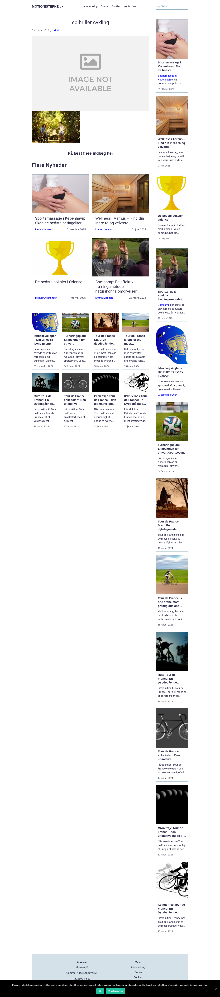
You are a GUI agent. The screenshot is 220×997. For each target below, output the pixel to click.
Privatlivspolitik (115, 991)
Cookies (115, 6)
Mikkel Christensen (46, 297)
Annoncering (90, 6)
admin (56, 30)
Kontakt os (130, 6)
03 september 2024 (167, 395)
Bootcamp (164, 304)
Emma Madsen (104, 297)
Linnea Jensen (43, 229)
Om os (104, 6)
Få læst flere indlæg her (90, 153)
